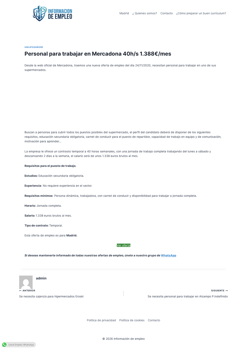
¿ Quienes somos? (144, 13)
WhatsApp (168, 255)
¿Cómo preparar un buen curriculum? (201, 13)
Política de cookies (132, 320)
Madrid (124, 13)
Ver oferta (123, 245)
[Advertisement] (123, 101)
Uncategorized (34, 47)
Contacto (166, 13)
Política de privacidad (101, 320)
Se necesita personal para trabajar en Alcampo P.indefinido (188, 293)
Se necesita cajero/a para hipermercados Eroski (51, 293)
